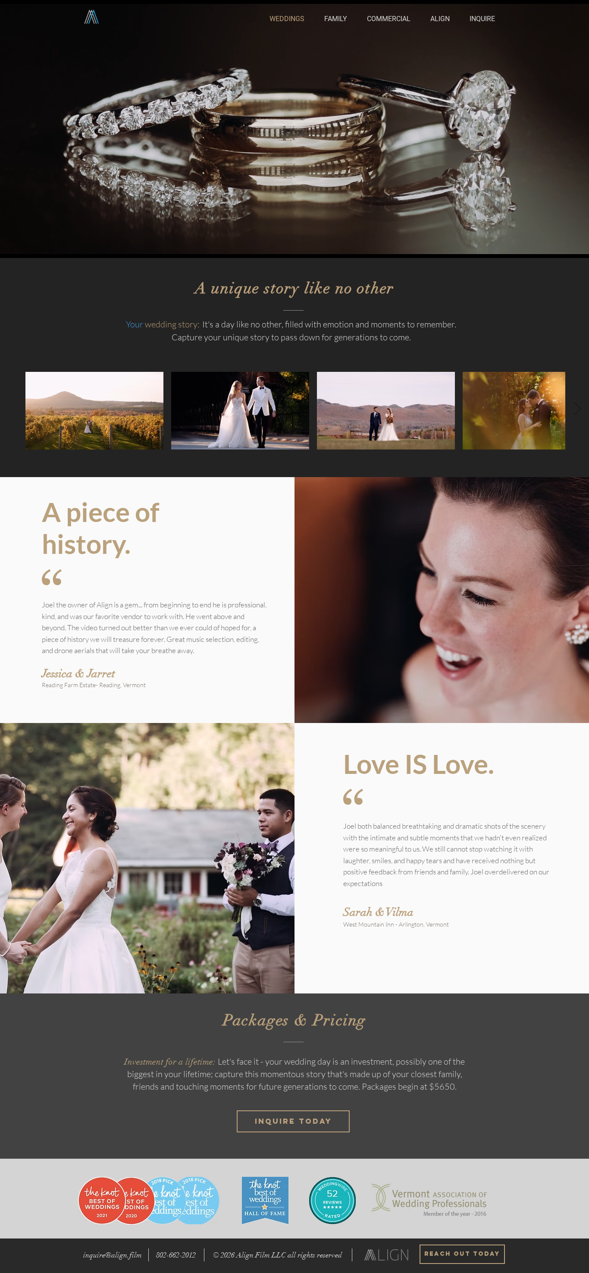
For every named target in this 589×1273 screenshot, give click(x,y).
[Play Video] (94, 410)
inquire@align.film (112, 1255)
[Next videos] (577, 409)
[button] (478, 19)
